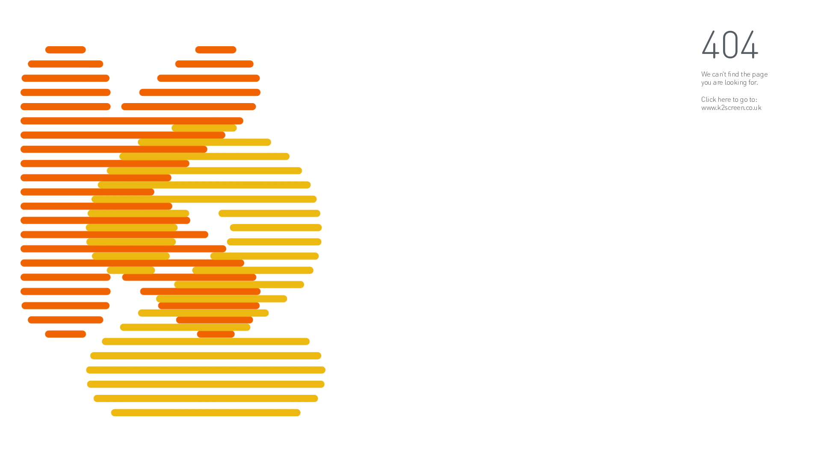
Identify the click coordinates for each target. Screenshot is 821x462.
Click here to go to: (729, 99)
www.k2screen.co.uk (731, 107)
